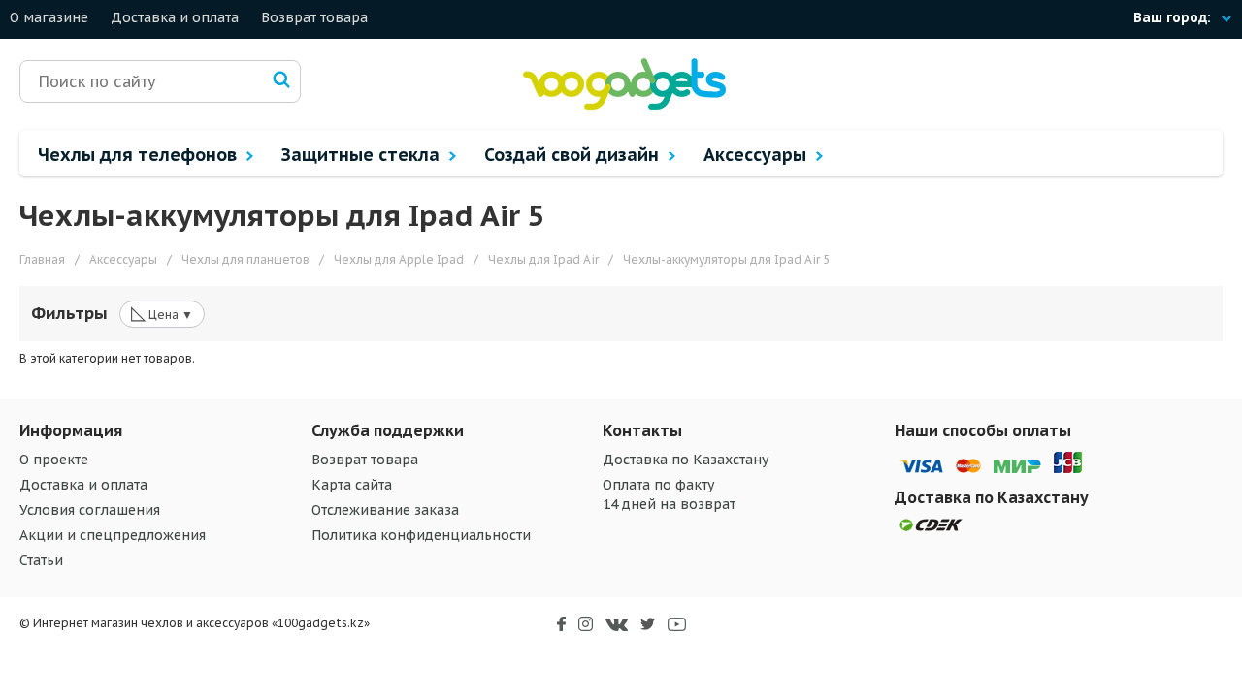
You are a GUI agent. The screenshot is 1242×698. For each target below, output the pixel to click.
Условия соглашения (89, 510)
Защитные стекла (362, 154)
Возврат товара (314, 17)
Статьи (41, 560)
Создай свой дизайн (574, 154)
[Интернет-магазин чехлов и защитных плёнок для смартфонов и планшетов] (624, 105)
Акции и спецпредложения (112, 535)
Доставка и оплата (175, 17)
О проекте (53, 459)
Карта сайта (351, 484)
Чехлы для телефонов (140, 154)
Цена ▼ (162, 313)
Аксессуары (757, 154)
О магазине (49, 17)
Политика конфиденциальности (421, 535)
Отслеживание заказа (385, 510)
